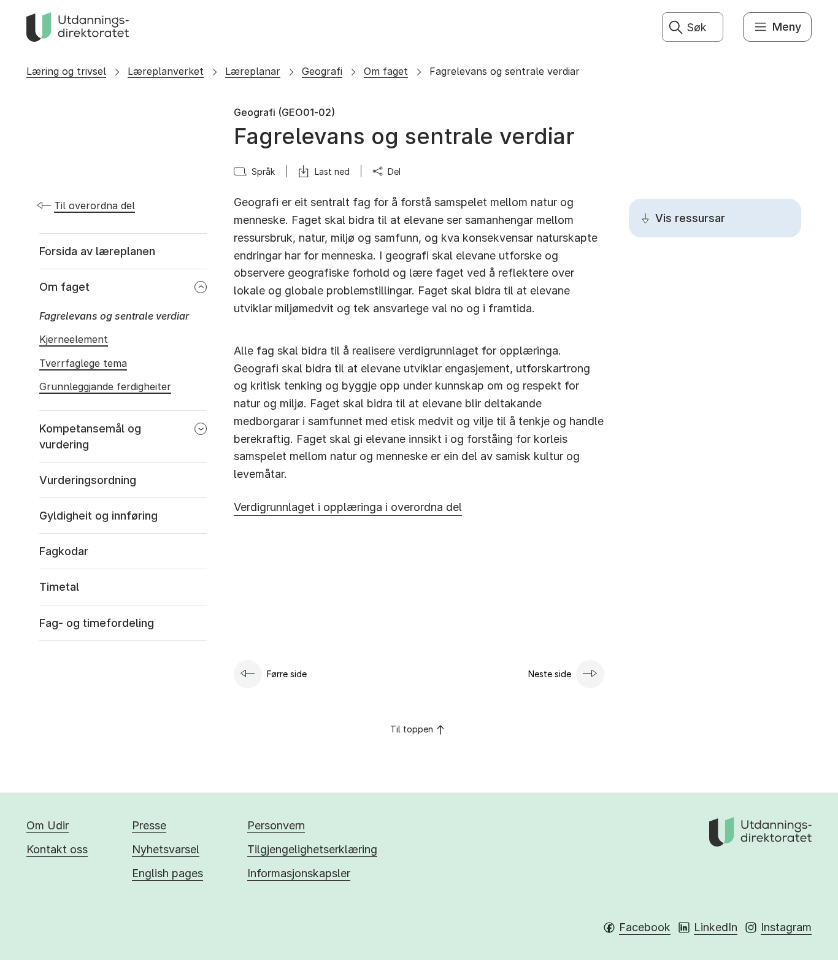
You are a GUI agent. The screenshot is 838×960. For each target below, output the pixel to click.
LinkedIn (715, 927)
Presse (149, 825)
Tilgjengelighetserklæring (312, 849)
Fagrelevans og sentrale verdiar (504, 71)
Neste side (549, 674)
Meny (786, 26)
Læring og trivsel (66, 71)
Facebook (645, 927)
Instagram (786, 927)
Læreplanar (252, 71)
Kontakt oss (57, 849)
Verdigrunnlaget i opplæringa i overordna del (348, 507)
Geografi (322, 71)
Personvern (276, 825)
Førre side (287, 674)
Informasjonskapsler (298, 873)
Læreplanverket (166, 71)
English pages (167, 873)
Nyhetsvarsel (165, 849)
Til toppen (411, 729)
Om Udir (47, 825)
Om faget (386, 71)
